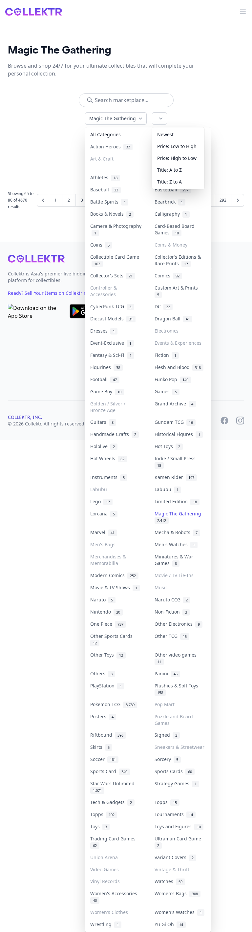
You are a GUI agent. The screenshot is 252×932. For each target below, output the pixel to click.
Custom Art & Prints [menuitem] (177, 291)
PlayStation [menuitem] (106, 686)
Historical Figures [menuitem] (177, 434)
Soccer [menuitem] (103, 759)
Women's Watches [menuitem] (178, 912)
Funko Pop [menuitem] (171, 379)
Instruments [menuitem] (107, 477)
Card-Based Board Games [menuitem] (175, 229)
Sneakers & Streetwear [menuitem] (179, 747)
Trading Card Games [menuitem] (114, 841)
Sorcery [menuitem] (166, 759)
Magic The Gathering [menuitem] (179, 516)
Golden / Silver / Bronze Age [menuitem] (107, 407)
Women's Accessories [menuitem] (115, 896)
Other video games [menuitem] (177, 658)
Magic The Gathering (112, 118)
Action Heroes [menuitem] (110, 146)
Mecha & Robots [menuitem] (176, 532)
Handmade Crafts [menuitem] (113, 434)
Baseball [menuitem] (104, 189)
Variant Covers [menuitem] (174, 857)
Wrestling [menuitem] (104, 924)
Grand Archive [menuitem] (174, 404)
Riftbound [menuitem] (106, 735)
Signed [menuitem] (166, 735)
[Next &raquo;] (238, 200)
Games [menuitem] (166, 391)
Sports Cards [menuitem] (173, 771)
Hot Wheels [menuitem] (107, 458)
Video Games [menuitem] (104, 869)
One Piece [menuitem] (106, 624)
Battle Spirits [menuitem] (108, 202)
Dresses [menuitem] (102, 331)
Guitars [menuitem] (102, 422)
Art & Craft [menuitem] (102, 159)
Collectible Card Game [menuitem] (114, 260)
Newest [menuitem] (165, 134)
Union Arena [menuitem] (104, 857)
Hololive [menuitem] (102, 446)
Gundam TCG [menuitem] (174, 422)
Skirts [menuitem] (100, 747)
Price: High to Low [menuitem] (177, 158)
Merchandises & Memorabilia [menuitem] (108, 559)
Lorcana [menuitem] (102, 513)
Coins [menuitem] (100, 245)
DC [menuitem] (162, 306)
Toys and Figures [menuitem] (178, 826)
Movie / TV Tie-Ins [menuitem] (174, 575)
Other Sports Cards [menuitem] (112, 639)
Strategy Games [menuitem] (176, 783)
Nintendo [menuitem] (105, 612)
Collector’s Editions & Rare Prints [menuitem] (178, 260)
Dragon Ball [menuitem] (172, 318)
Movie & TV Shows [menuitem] (113, 587)
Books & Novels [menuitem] (110, 214)
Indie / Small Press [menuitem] (176, 461)
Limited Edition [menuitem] (176, 501)
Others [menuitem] (101, 673)
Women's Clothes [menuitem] (109, 912)
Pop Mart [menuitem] (165, 704)
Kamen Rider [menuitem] (174, 477)
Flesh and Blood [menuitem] (178, 367)
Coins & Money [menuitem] (171, 245)
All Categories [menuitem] (105, 134)
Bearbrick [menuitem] (169, 202)
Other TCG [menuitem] (171, 636)
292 (223, 200)
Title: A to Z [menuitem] (169, 170)
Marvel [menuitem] (102, 532)
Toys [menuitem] (98, 826)
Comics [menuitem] (167, 275)
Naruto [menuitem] (101, 599)
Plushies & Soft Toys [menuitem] (178, 689)
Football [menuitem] (103, 379)
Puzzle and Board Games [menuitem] (174, 719)
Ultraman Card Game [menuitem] (179, 841)
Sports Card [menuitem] (108, 771)
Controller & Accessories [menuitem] (103, 291)
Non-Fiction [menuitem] (171, 612)
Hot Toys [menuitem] (167, 446)
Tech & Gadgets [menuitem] (111, 802)
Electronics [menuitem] (166, 331)
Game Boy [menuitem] (105, 391)
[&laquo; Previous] (43, 200)
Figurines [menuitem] (105, 367)
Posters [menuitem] (102, 716)
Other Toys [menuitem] (106, 655)
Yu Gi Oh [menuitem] (169, 924)
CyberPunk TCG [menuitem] (110, 306)
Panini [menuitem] (166, 673)
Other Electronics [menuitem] (177, 624)
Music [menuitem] (161, 587)
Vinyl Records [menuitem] (105, 881)
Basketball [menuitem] (171, 189)
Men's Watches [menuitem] (175, 544)
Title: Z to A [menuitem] (169, 182)
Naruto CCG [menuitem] (171, 599)
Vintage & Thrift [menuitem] (172, 869)
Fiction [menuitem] (165, 355)
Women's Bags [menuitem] (176, 893)
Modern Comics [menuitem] (113, 575)
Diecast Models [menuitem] (111, 318)
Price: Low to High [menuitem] (177, 146)
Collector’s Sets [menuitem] (111, 275)
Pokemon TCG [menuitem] (112, 704)
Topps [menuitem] (166, 802)
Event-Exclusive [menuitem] (110, 343)
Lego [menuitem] (100, 501)
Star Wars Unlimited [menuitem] (113, 786)
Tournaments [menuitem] (174, 814)
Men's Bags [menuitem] (103, 544)
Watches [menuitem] (168, 881)
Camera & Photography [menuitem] (115, 229)
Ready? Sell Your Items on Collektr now (53, 293)
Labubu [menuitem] (98, 489)
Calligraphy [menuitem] (171, 214)
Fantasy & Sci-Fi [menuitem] (111, 355)
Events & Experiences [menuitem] (178, 343)
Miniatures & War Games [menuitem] (174, 559)
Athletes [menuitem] (103, 177)
